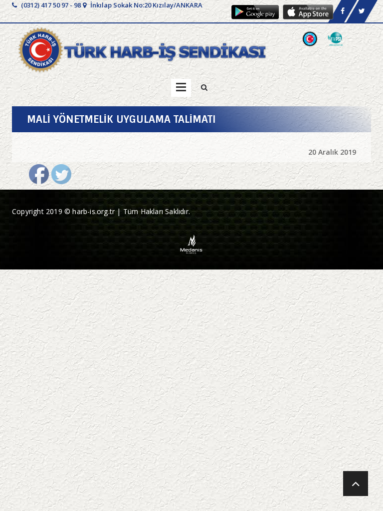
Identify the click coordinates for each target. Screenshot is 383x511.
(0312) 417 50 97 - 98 (50, 4)
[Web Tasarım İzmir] (191, 243)
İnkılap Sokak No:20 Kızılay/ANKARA (145, 4)
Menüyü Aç (181, 88)
